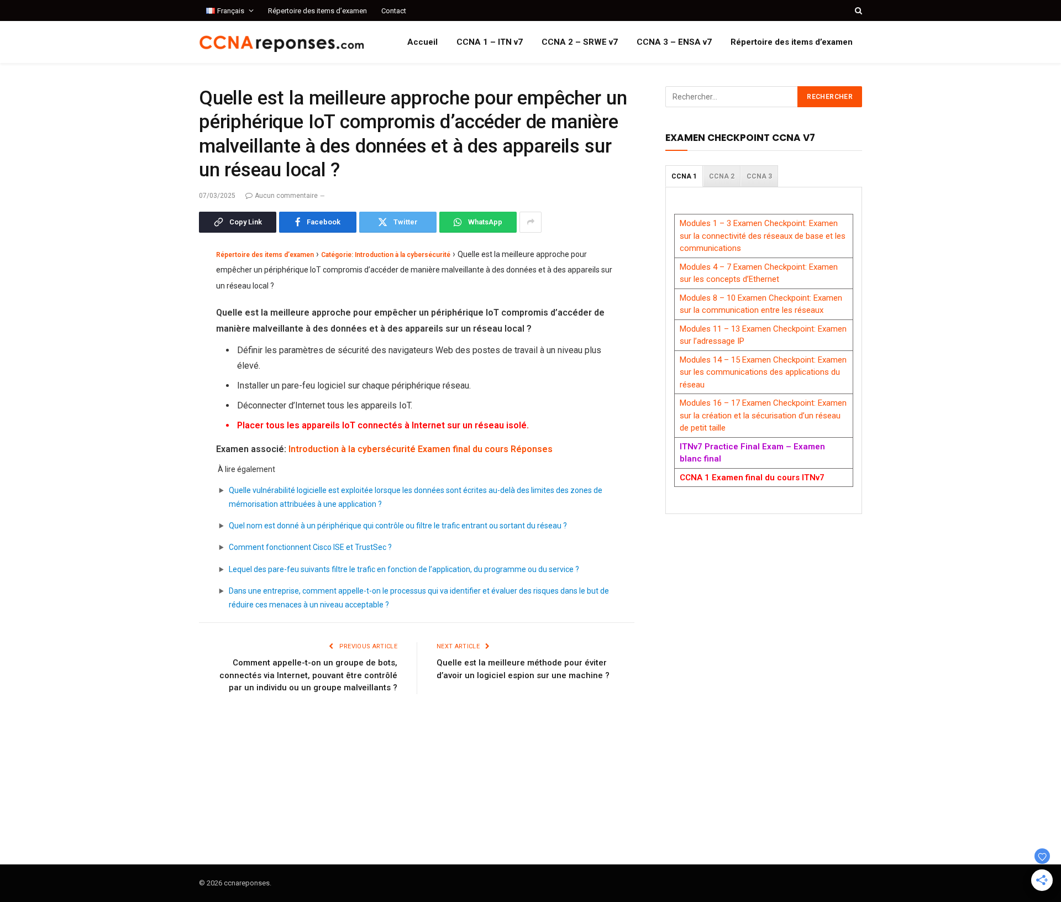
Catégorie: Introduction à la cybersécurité (385, 255)
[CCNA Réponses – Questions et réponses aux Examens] (282, 42)
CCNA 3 (759, 176)
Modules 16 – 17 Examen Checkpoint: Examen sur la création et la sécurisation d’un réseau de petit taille (763, 415)
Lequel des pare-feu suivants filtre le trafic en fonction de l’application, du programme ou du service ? (404, 569)
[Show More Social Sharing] (530, 222)
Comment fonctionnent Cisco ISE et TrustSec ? (310, 547)
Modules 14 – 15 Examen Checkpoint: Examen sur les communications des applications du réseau (763, 372)
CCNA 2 (721, 176)
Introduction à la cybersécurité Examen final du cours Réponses (420, 449)
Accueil (422, 42)
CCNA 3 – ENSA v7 (674, 42)
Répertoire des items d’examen (317, 11)
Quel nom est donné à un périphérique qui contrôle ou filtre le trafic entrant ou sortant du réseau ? (398, 525)
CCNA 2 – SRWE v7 (580, 42)
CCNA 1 (684, 176)
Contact (393, 11)
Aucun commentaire (286, 196)
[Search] (857, 10)
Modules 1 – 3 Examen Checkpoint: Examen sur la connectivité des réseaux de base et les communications (762, 235)
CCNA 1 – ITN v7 (489, 42)
